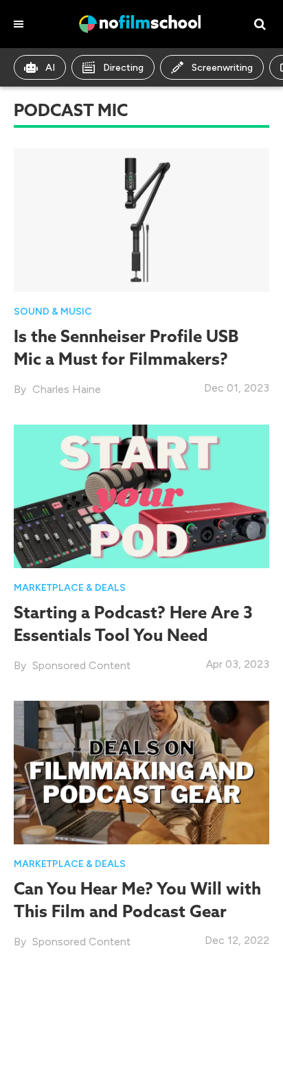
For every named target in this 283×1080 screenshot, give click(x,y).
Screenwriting (222, 68)
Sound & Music (53, 311)
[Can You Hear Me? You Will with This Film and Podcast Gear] (141, 771)
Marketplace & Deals (70, 588)
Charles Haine (66, 389)
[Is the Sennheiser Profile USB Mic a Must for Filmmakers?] (141, 218)
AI (50, 68)
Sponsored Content (81, 665)
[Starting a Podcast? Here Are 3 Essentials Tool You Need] (141, 495)
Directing (123, 68)
